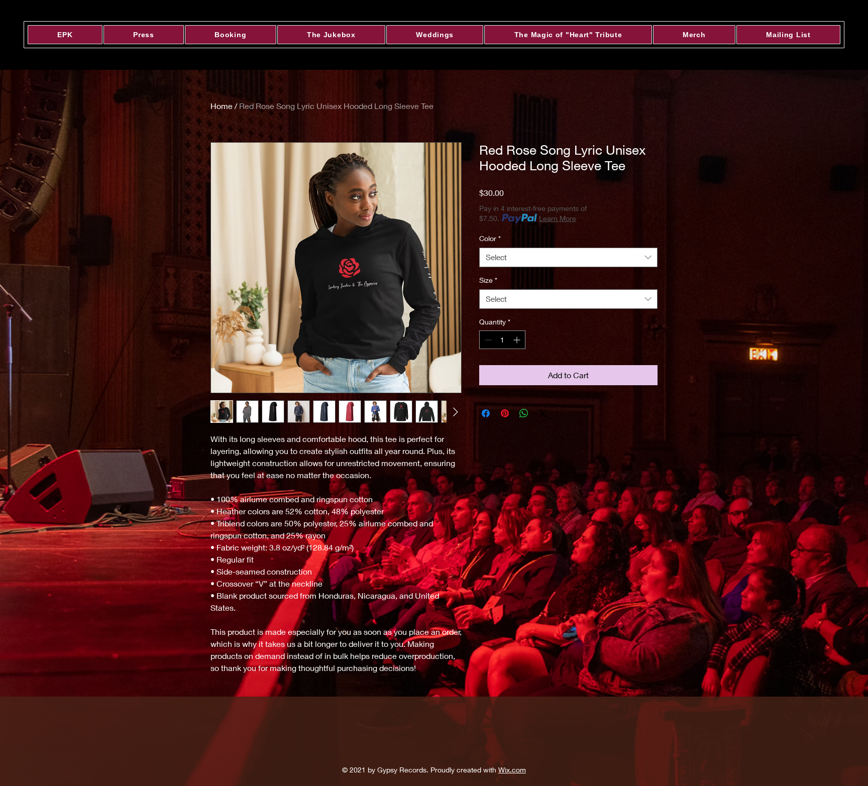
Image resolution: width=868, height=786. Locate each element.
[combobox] (568, 257)
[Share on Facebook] (486, 413)
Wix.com (512, 769)
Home (221, 105)
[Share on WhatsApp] (524, 413)
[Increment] (517, 340)
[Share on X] (543, 413)
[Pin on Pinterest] (505, 413)
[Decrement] (487, 340)
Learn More (557, 218)
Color (490, 238)
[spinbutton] (502, 340)
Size (488, 280)
